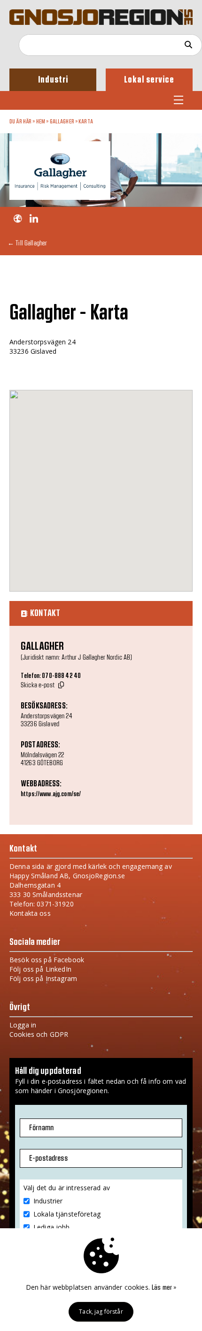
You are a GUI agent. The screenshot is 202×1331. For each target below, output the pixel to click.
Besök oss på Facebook (46, 959)
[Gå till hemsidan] (17, 219)
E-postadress (48, 1158)
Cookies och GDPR (38, 1034)
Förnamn (41, 1128)
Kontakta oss (30, 913)
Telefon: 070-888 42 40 (51, 676)
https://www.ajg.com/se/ (51, 794)
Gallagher (62, 121)
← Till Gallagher (27, 243)
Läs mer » (164, 1288)
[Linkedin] (33, 219)
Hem (40, 121)
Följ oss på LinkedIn (40, 969)
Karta (85, 121)
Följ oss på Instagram (43, 978)
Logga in (22, 1024)
